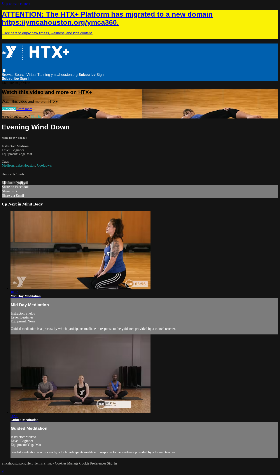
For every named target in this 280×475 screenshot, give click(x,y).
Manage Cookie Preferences (87, 463)
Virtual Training (38, 75)
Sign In (25, 78)
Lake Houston (25, 165)
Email (24, 182)
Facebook (9, 182)
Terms (39, 463)
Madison (8, 165)
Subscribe (9, 109)
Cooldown (44, 165)
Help (30, 463)
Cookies (61, 463)
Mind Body (9, 137)
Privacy (49, 463)
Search (20, 75)
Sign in (101, 75)
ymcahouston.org (64, 75)
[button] (4, 70)
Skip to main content (16, 3)
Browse (8, 75)
